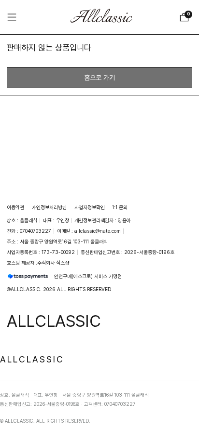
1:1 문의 (120, 207)
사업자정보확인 (89, 207)
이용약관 (15, 207)
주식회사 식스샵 (53, 262)
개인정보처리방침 (49, 207)
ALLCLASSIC (32, 359)
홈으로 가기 (99, 77)
